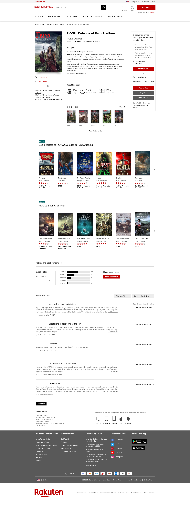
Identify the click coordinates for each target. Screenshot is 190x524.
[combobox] (122, 296)
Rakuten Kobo (44, 7)
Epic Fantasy (45, 97)
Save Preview (42, 81)
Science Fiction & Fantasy (50, 90)
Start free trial (143, 69)
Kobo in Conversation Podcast (46, 445)
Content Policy (148, 480)
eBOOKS (39, 16)
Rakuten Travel (123, 493)
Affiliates (64, 442)
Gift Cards (145, 2)
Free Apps (39, 451)
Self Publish (65, 439)
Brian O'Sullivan (75, 39)
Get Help (39, 457)
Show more (113, 312)
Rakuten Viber (93, 493)
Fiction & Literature (48, 99)
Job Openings (66, 448)
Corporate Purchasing (68, 451)
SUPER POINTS (114, 16)
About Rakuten (148, 493)
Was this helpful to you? (144, 307)
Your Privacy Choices (134, 480)
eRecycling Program (43, 448)
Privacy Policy (117, 480)
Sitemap (38, 460)
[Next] (154, 170)
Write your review (111, 276)
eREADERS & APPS (92, 16)
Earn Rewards (40, 2)
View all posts (91, 465)
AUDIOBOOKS (55, 16)
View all (122, 107)
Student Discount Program (70, 445)
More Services (136, 493)
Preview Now (42, 77)
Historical (38, 93)
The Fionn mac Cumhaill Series (87, 41)
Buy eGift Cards (41, 454)
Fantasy (38, 97)
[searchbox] (80, 7)
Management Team (42, 442)
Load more (41, 403)
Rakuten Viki (81, 493)
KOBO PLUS (73, 16)
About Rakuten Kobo (43, 439)
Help (153, 2)
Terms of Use (106, 480)
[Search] (103, 7)
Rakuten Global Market (108, 493)
